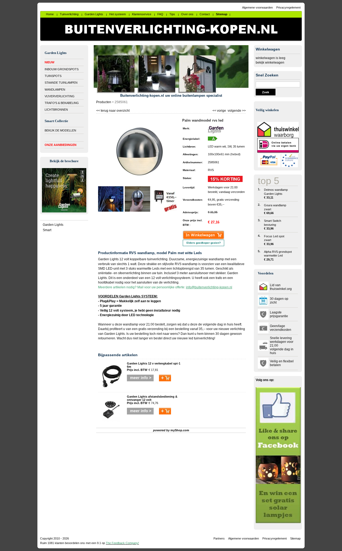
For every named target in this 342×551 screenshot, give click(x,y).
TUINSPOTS (53, 75)
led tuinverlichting (201, 338)
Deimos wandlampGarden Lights (276, 193)
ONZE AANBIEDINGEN (60, 144)
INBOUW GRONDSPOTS (62, 69)
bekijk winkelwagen (270, 62)
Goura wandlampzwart (275, 209)
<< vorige (219, 110)
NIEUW (49, 62)
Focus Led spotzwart (274, 240)
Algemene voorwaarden (257, 7)
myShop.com (179, 430)
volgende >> (236, 110)
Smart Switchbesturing (272, 224)
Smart (47, 230)
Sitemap (295, 538)
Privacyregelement (288, 7)
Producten (103, 102)
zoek (265, 92)
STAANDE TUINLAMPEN (61, 82)
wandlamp (130, 324)
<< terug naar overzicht (113, 110)
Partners (219, 538)
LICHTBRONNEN (56, 109)
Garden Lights (53, 225)
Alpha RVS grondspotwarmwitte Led (278, 255)
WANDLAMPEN (55, 89)
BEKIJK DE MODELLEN (60, 130)
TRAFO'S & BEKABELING (62, 102)
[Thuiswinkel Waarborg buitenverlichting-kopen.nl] (278, 137)
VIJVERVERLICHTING (60, 96)
